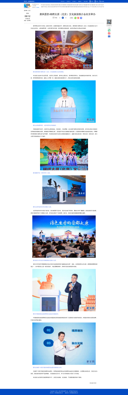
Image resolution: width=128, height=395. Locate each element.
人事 (51, 4)
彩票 (80, 6)
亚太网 (94, 6)
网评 (57, 4)
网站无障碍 (86, 1)
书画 (84, 4)
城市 (72, 6)
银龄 (66, 6)
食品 (46, 6)
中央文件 (102, 4)
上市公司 (98, 6)
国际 (53, 4)
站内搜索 (102, 1)
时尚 (84, 6)
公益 (88, 6)
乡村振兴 (63, 6)
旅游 (74, 6)
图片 (95, 4)
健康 (86, 4)
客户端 (92, 1)
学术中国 (60, 6)
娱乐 (82, 6)
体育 (80, 4)
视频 (93, 4)
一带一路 (91, 6)
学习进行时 (43, 4)
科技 (74, 4)
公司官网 (34, 5)
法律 (99, 4)
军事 (88, 4)
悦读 (86, 6)
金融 (42, 6)
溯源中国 (69, 6)
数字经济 (56, 6)
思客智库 (64, 4)
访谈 (90, 4)
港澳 (59, 4)
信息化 (52, 6)
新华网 (25, 10)
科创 (76, 4)
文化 (82, 4)
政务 (97, 4)
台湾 (61, 4)
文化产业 (102, 6)
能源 (76, 6)
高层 (47, 4)
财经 (55, 4)
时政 (49, 4)
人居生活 (49, 6)
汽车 (44, 6)
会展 (78, 6)
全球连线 (68, 4)
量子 (78, 4)
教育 (71, 4)
